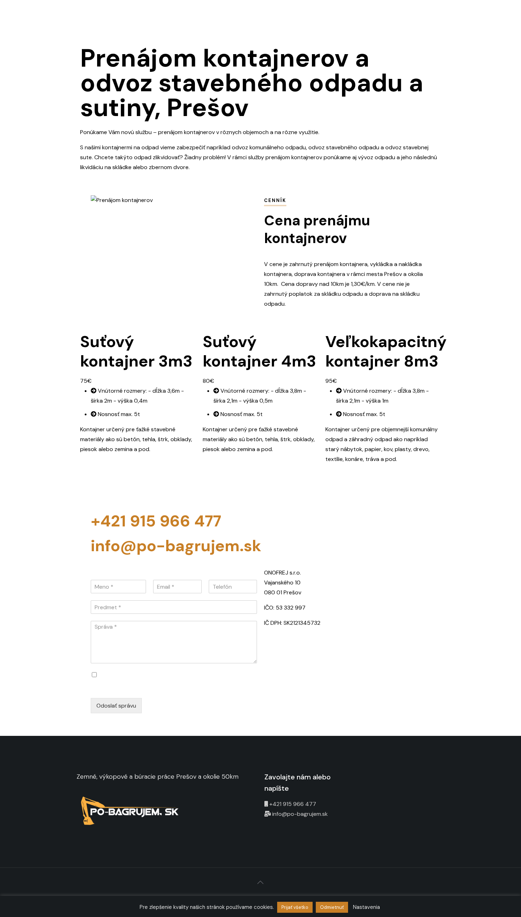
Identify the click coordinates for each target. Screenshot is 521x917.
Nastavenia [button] (366, 907)
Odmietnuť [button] (332, 907)
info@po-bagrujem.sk (176, 545)
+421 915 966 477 (156, 521)
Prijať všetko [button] (294, 907)
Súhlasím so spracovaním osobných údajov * (159, 675)
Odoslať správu (116, 705)
